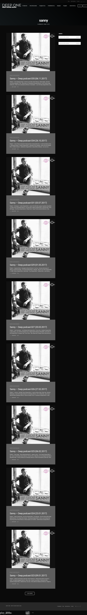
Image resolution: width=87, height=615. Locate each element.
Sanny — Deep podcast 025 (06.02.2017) (28, 451)
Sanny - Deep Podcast (14, 75)
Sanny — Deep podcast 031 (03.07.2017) (28, 202)
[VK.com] (82, 2)
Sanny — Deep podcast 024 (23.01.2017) (28, 513)
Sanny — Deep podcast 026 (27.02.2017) (28, 389)
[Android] (84, 2)
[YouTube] (81, 2)
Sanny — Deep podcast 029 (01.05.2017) (28, 265)
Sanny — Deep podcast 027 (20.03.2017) (28, 327)
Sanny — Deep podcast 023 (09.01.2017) (28, 575)
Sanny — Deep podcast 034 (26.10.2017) (28, 140)
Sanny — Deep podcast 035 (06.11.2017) (28, 78)
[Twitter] (83, 2)
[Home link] (11, 6)
